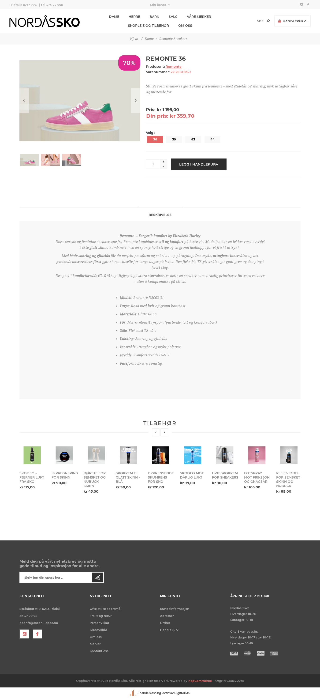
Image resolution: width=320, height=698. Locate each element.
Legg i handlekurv (198, 164)
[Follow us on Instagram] (24, 634)
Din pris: (157, 116)
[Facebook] (37, 634)
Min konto (158, 5)
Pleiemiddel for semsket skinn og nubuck (256, 479)
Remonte (174, 66)
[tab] (160, 214)
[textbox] (252, 21)
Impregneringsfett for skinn (32, 475)
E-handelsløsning (149, 693)
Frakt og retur (101, 616)
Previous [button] (156, 432)
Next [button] (164, 432)
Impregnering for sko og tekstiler (289, 477)
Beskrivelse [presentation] (160, 215)
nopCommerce (200, 681)
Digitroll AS (182, 693)
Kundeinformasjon (174, 609)
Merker (95, 644)
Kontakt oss (99, 651)
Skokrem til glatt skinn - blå (96, 477)
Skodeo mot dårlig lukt (159, 475)
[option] (33, 465)
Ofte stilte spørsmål (105, 609)
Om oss (96, 637)
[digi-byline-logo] (133, 693)
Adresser (167, 616)
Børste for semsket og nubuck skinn (63, 479)
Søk (268, 21)
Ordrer (165, 623)
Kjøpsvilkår (98, 630)
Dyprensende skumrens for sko (129, 477)
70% (129, 62)
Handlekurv (169, 630)
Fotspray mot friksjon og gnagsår (225, 477)
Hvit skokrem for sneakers (193, 475)
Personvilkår (99, 623)
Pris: (151, 109)
